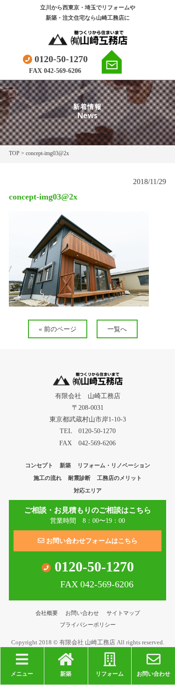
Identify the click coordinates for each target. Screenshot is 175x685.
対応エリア (88, 490)
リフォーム (110, 674)
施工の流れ (48, 478)
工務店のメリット (119, 478)
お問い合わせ (82, 613)
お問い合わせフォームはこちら (91, 540)
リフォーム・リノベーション (113, 465)
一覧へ (117, 329)
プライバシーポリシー (88, 624)
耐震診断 (79, 478)
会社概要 (46, 613)
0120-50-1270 (60, 59)
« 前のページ (58, 329)
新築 (65, 465)
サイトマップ (123, 613)
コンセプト (39, 465)
